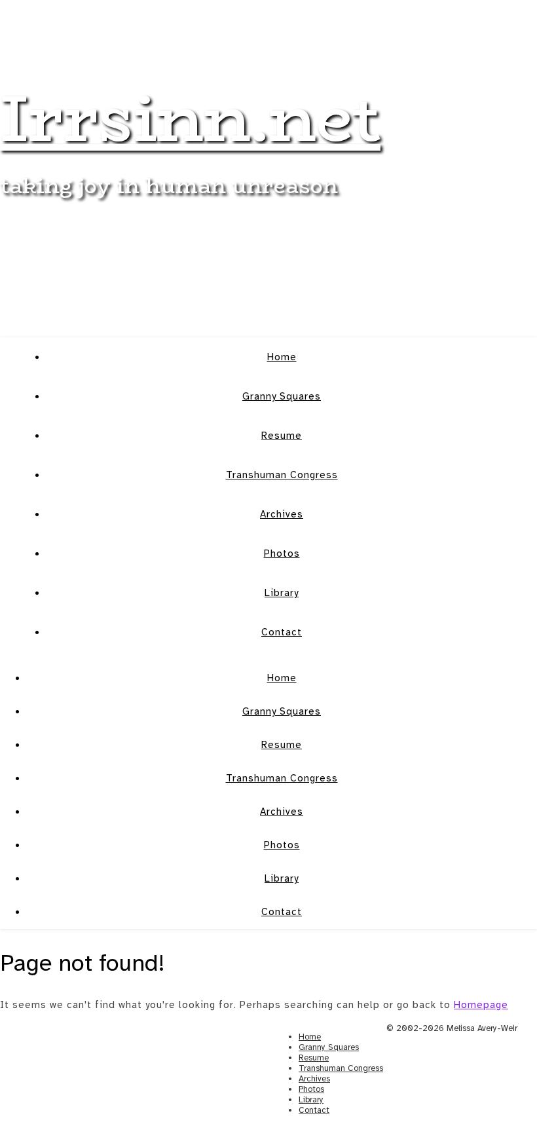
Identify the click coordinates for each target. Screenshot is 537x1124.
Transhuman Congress (282, 475)
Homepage (481, 1005)
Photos (282, 553)
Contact (281, 632)
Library (282, 593)
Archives (281, 514)
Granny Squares (281, 396)
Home (282, 357)
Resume (281, 435)
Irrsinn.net (190, 117)
